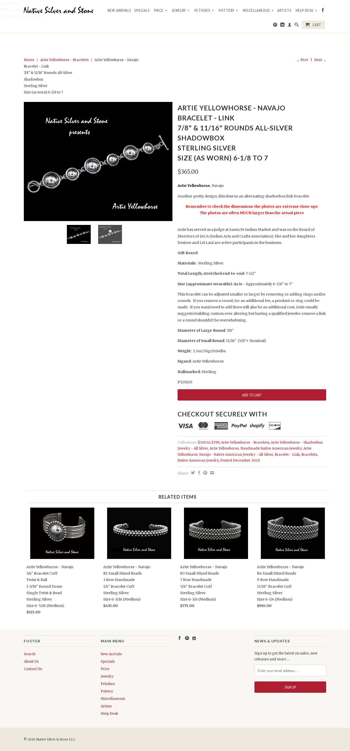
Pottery (228, 10)
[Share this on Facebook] (198, 473)
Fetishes (204, 10)
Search (29, 654)
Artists (284, 10)
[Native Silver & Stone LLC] (60, 10)
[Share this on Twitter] (192, 473)
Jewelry (181, 10)
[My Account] (289, 26)
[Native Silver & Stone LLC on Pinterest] (275, 26)
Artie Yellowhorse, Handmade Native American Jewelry (256, 448)
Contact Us (33, 669)
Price (160, 10)
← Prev (302, 60)
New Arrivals (119, 10)
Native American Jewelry (198, 460)
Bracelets (309, 454)
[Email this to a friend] (211, 473)
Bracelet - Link (287, 454)
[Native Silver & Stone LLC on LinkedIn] (282, 26)
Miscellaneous (258, 10)
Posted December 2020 (240, 460)
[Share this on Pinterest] (204, 473)
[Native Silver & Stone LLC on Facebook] (323, 11)
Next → (320, 60)
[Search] (297, 26)
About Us (31, 661)
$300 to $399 (208, 442)
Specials (142, 10)
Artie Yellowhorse (194, 185)
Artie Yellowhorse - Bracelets (64, 60)
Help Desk (306, 10)
